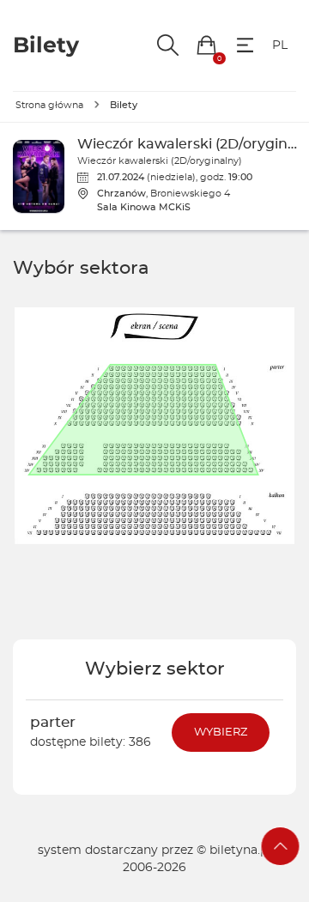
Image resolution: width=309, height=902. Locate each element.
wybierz (220, 732)
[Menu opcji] (245, 45)
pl (280, 45)
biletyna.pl (240, 850)
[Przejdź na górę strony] (280, 846)
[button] (206, 45)
